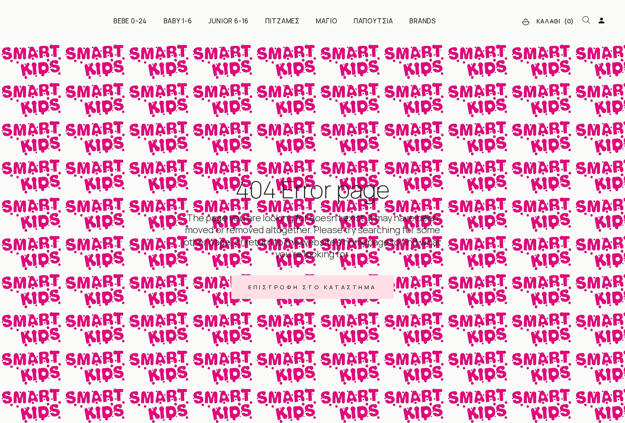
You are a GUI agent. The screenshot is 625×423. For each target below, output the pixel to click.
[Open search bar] (586, 20)
